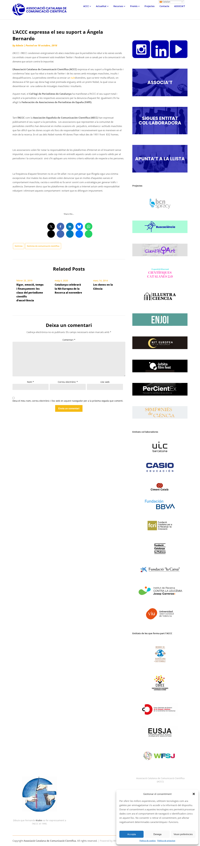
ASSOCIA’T (179, 6)
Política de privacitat (166, 840)
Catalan (166, 1)
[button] (193, 793)
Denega (157, 834)
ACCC (86, 6)
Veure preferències (183, 834)
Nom (30, 381)
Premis (134, 6)
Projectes (150, 6)
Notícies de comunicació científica (43, 246)
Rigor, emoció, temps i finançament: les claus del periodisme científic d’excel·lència (30, 292)
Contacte (164, 6)
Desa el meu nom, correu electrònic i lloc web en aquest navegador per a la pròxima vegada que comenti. (67, 401)
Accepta (131, 834)
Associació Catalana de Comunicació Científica (50, 840)
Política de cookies (148, 840)
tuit (73, 77)
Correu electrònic (68, 381)
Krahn (39, 820)
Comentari (68, 339)
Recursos (118, 6)
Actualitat (101, 6)
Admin (19, 45)
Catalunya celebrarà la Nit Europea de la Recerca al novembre (68, 288)
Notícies (18, 246)
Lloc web (105, 381)
